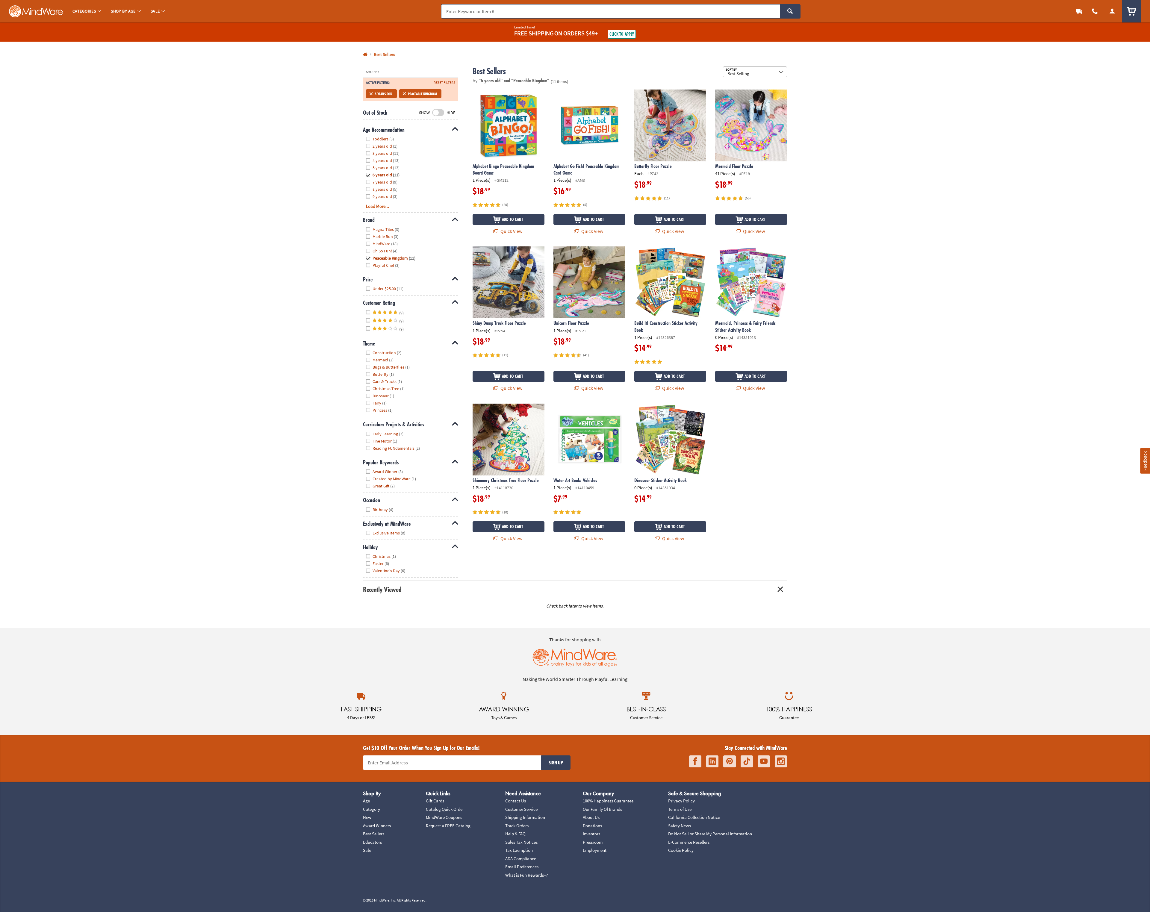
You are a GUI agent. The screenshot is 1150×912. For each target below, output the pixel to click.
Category (371, 809)
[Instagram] (781, 761)
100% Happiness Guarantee (608, 801)
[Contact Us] (1095, 11)
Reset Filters (444, 82)
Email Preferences (521, 866)
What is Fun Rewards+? (526, 875)
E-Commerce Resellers (688, 842)
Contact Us (515, 801)
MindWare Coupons (444, 817)
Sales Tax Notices (521, 842)
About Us (591, 817)
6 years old (383, 93)
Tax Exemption (519, 850)
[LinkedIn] (712, 761)
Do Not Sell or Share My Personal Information (710, 834)
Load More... (377, 206)
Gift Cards (435, 801)
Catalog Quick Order (445, 809)
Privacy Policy (681, 801)
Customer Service (521, 809)
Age (366, 801)
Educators (372, 842)
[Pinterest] (729, 761)
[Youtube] (764, 761)
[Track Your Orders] (1079, 11)
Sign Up (556, 762)
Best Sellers (373, 834)
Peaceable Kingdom (422, 93)
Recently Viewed (382, 589)
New (367, 817)
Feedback (1145, 461)
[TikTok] (747, 761)
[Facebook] (695, 761)
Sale (367, 850)
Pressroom (593, 842)
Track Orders (517, 825)
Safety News (679, 825)
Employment (594, 850)
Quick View (511, 231)
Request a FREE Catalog (448, 825)
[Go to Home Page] (365, 54)
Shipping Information (525, 817)
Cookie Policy (681, 850)
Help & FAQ (515, 834)
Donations (592, 825)
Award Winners (377, 825)
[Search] (790, 11)
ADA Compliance (520, 858)
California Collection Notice (694, 817)
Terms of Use (679, 809)
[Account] (1112, 11)
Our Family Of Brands (602, 809)
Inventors (591, 834)
